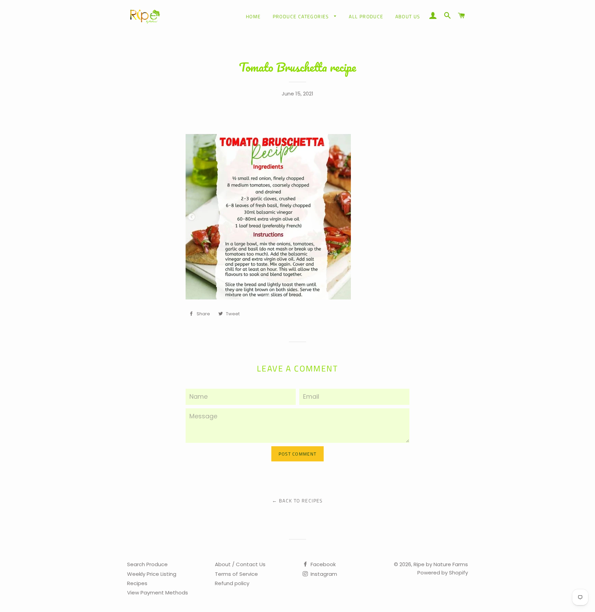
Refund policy (232, 583)
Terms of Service (236, 574)
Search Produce (147, 564)
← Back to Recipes (297, 500)
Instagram (323, 574)
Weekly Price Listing (151, 574)
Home (253, 16)
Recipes (137, 583)
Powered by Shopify (442, 572)
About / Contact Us (240, 564)
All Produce (366, 16)
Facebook (322, 564)
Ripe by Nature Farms (441, 564)
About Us (407, 16)
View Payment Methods (157, 592)
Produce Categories (302, 16)
